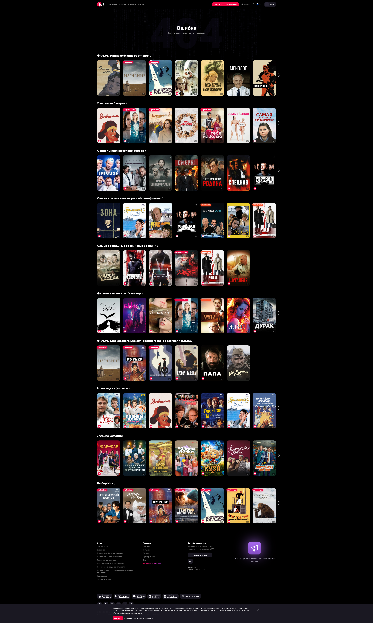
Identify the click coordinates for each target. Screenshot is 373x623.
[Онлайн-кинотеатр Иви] (101, 4)
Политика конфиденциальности (111, 567)
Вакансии (101, 550)
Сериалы (146, 553)
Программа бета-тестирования (110, 553)
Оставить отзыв (104, 579)
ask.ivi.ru (192, 567)
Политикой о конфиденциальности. (128, 613)
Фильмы (146, 550)
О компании (102, 546)
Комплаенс (102, 576)
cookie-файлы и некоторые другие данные (206, 608)
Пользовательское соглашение (110, 563)
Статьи (146, 560)
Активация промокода (152, 563)
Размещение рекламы (106, 560)
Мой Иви (146, 546)
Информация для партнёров (109, 557)
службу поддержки (145, 618)
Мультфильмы (149, 557)
